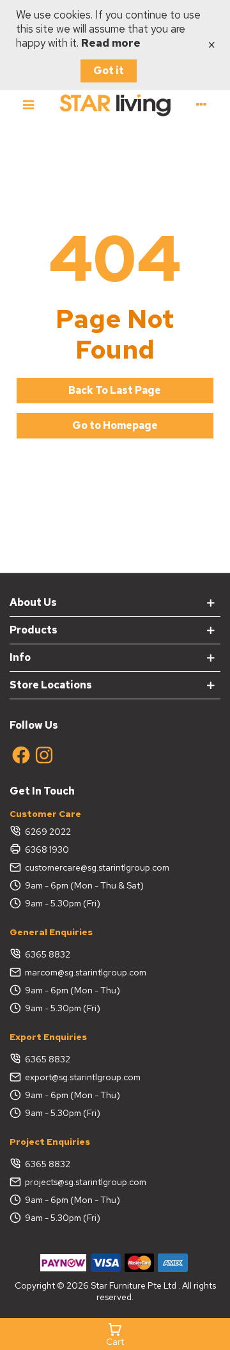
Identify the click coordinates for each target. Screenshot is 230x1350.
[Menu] (29, 104)
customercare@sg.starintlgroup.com (97, 867)
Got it (108, 70)
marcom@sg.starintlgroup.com (85, 972)
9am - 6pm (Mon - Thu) (72, 990)
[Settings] (201, 104)
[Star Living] (115, 104)
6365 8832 (47, 954)
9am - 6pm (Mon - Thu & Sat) (84, 885)
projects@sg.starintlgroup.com (85, 1182)
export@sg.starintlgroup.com (83, 1077)
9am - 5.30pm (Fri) (62, 903)
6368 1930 (47, 849)
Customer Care (45, 813)
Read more (111, 43)
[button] (115, 390)
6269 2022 (48, 831)
